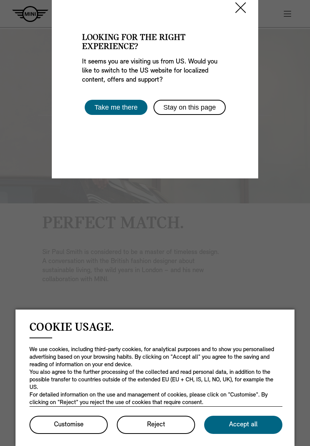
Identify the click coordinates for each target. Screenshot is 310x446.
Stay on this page (189, 107)
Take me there (116, 107)
